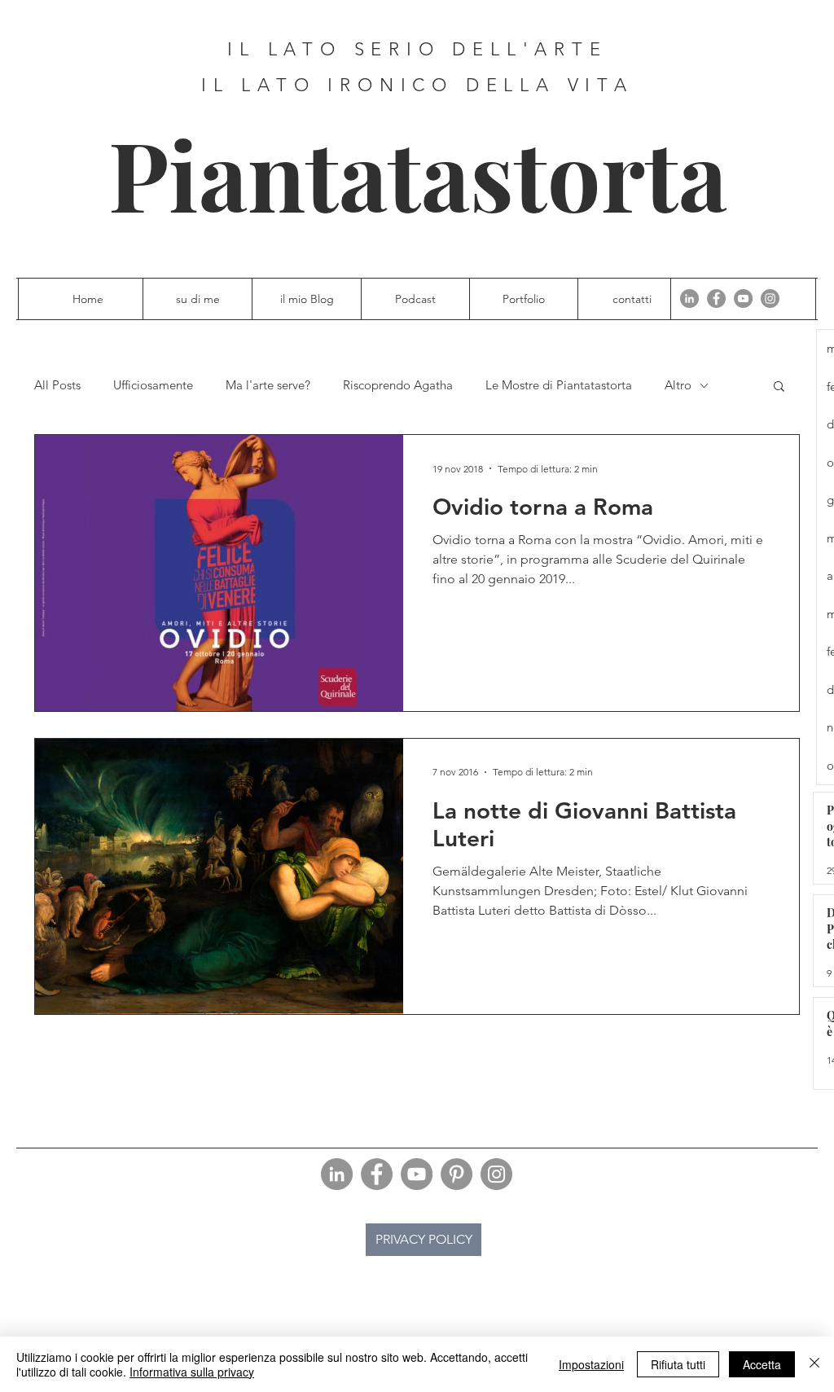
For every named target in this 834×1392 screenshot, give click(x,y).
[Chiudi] (814, 1364)
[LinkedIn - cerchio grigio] (689, 298)
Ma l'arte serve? (268, 385)
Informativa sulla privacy (191, 1371)
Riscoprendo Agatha (398, 385)
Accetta (762, 1364)
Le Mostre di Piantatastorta (558, 385)
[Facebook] (716, 298)
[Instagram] (770, 298)
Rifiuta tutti (678, 1364)
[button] (779, 387)
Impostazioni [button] (591, 1364)
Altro (678, 385)
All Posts (57, 385)
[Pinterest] (456, 1174)
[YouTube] (743, 298)
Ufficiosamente (153, 385)
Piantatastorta (417, 173)
